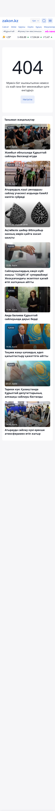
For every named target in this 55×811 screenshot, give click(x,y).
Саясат (5, 27)
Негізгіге (27, 99)
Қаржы (21, 27)
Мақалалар (49, 27)
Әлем (13, 27)
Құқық (39, 27)
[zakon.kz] (10, 20)
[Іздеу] (44, 20)
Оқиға (30, 27)
